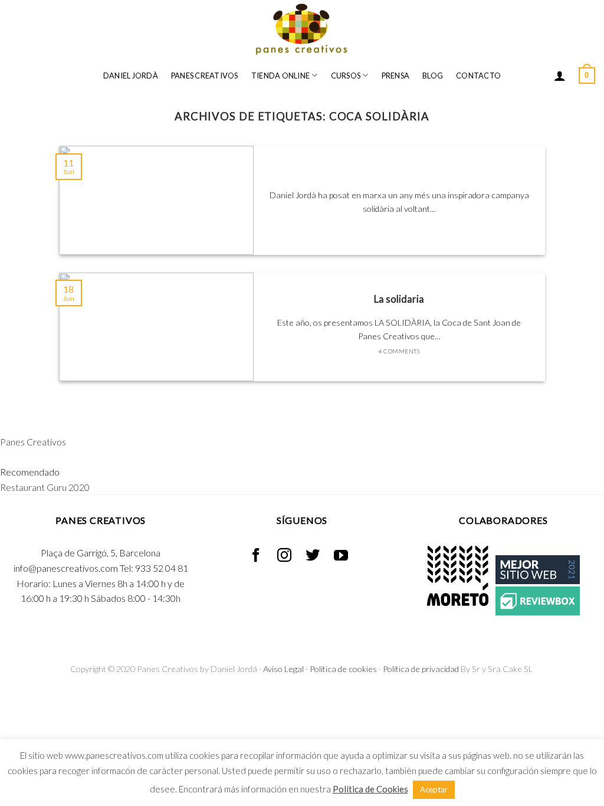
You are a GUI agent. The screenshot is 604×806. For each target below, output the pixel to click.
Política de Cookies (370, 789)
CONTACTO (478, 75)
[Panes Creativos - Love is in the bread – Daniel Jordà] (302, 29)
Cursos (346, 75)
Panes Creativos (33, 441)
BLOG (432, 75)
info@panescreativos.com (66, 568)
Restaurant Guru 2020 (45, 487)
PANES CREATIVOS (204, 75)
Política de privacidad (421, 669)
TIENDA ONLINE (280, 75)
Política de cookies (343, 669)
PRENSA (396, 75)
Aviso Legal (283, 669)
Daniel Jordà (130, 75)
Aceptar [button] (434, 789)
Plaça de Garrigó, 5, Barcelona (100, 552)
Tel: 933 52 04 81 (154, 568)
